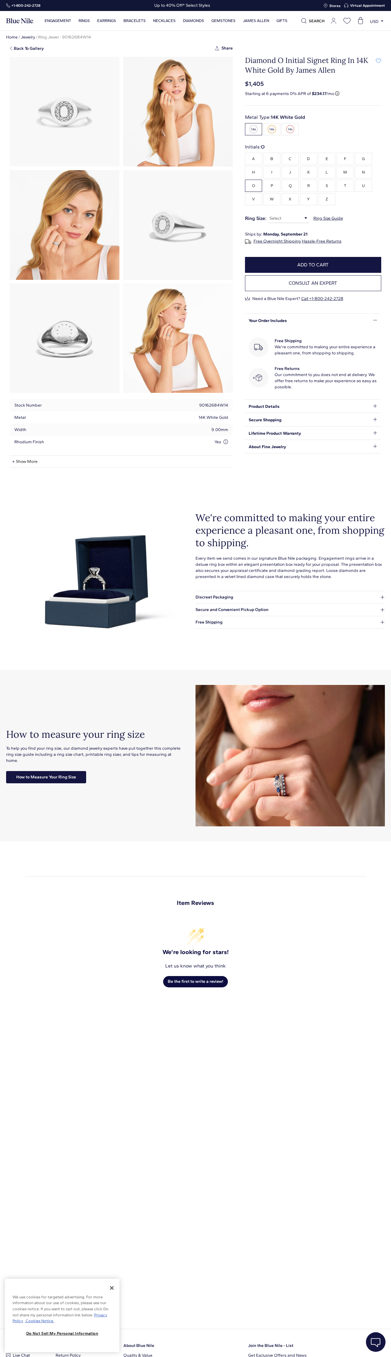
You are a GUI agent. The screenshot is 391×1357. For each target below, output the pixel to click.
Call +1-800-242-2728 (322, 298)
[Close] (112, 1288)
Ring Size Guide (328, 218)
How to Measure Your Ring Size (46, 777)
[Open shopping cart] (360, 20)
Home (12, 37)
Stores (335, 6)
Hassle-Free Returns (322, 241)
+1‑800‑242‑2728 (25, 5)
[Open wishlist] (347, 20)
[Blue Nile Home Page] (20, 21)
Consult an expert (313, 283)
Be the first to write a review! (195, 981)
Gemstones (223, 21)
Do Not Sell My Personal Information (62, 1333)
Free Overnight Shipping (277, 241)
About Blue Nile (138, 1345)
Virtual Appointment (367, 5)
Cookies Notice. (39, 1321)
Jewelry (28, 37)
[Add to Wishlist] (378, 60)
